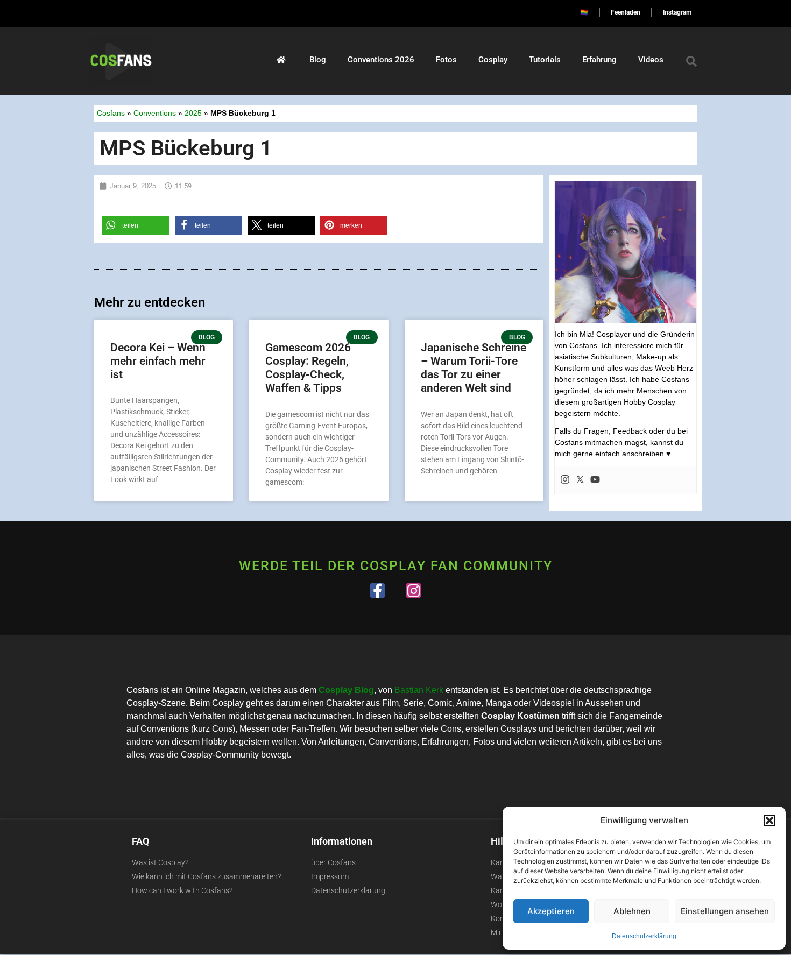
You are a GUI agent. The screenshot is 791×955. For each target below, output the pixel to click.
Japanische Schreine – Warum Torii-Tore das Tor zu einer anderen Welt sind (473, 368)
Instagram (677, 12)
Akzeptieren (551, 911)
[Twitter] (580, 480)
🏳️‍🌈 (584, 12)
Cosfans (111, 113)
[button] (769, 820)
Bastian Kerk (418, 690)
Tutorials (545, 60)
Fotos (446, 60)
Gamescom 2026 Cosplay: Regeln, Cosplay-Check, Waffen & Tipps (308, 368)
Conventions (154, 113)
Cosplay (492, 60)
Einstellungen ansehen (725, 911)
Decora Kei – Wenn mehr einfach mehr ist (158, 361)
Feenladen (625, 12)
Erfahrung (599, 60)
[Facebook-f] (377, 590)
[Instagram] (565, 480)
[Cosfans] (281, 60)
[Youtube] (595, 480)
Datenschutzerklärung (644, 936)
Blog (317, 60)
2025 (193, 113)
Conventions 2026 (381, 60)
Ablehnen (632, 911)
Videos (650, 60)
